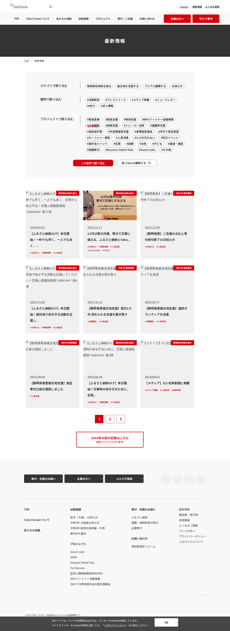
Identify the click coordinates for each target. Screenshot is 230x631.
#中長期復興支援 (118, 131)
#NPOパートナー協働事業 (158, 119)
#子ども (157, 144)
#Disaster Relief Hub (119, 150)
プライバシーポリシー (192, 536)
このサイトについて (115, 625)
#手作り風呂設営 (168, 131)
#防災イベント (170, 137)
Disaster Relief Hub (82, 562)
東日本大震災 (78, 533)
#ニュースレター (165, 100)
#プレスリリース (115, 100)
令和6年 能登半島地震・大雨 (87, 528)
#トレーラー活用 (134, 125)
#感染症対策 (94, 131)
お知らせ (177, 86)
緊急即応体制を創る (99, 86)
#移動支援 (111, 125)
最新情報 (197, 6)
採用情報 (184, 520)
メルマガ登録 (124, 479)
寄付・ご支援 (125, 18)
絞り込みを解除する (134, 162)
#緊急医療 (93, 119)
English (184, 7)
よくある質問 (212, 6)
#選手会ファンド (97, 144)
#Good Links (147, 150)
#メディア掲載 (140, 100)
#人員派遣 (122, 137)
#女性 (142, 144)
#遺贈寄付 (93, 150)
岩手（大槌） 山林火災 (84, 517)
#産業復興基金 (143, 131)
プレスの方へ (187, 531)
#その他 (166, 150)
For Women (77, 568)
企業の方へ (177, 19)
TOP (16, 18)
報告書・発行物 (188, 515)
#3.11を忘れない (144, 137)
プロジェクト (103, 18)
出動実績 (83, 18)
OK (166, 622)
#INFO (91, 106)
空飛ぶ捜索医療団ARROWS (86, 573)
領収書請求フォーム (143, 546)
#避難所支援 (157, 125)
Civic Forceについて (38, 18)
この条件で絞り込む (93, 163)
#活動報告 (93, 100)
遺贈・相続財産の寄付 (144, 523)
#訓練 (130, 144)
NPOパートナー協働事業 (85, 579)
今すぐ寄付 (206, 19)
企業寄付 (136, 528)
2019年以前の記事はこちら (110, 440)
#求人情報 (107, 106)
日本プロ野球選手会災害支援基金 (90, 584)
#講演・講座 (175, 144)
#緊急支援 (111, 119)
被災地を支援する (128, 86)
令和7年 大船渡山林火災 (84, 523)
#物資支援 (130, 119)
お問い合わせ (147, 18)
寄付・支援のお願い (43, 479)
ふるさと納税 (139, 517)
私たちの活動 (64, 18)
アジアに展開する (155, 86)
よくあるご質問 (188, 525)
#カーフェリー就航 (98, 137)
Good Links (77, 552)
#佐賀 (117, 144)
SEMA (73, 557)
